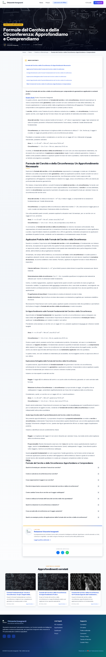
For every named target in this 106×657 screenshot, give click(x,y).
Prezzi (48, 2)
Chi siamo (83, 627)
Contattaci (83, 624)
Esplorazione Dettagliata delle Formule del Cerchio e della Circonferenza (46, 76)
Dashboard (57, 630)
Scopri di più (30, 97)
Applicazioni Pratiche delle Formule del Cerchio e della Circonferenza (45, 69)
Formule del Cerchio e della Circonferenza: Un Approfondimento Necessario (48, 65)
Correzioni (83, 633)
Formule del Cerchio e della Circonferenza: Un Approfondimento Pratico (52, 593)
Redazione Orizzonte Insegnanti (46, 532)
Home (24, 52)
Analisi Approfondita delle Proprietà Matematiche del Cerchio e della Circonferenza (49, 80)
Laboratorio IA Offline (60, 2)
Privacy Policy (84, 636)
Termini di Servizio (85, 639)
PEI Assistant (58, 624)
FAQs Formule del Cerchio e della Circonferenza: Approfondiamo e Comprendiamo (48, 84)
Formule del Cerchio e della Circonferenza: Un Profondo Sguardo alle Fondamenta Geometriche (85, 594)
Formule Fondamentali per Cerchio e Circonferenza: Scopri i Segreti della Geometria (18, 594)
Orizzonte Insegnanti (12, 45)
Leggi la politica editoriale (41, 540)
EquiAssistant (58, 627)
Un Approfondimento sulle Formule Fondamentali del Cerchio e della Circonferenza (49, 72)
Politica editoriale (85, 630)
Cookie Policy (84, 642)
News (41, 2)
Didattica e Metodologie (13, 24)
